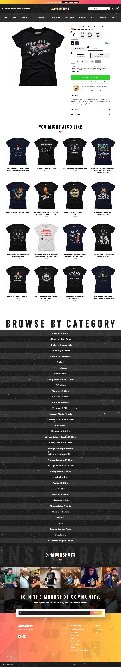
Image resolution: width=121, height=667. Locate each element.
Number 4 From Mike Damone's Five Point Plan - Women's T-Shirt (46, 257)
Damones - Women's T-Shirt (46, 170)
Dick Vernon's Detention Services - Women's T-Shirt (46, 299)
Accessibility (75, 644)
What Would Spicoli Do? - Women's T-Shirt (103, 214)
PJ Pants (103, 17)
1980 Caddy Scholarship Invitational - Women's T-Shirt (103, 299)
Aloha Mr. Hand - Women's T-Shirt (18, 213)
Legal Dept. (75, 647)
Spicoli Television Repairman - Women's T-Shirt (18, 257)
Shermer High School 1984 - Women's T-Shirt (75, 299)
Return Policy (75, 635)
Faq (96, 632)
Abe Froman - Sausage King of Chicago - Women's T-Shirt (75, 257)
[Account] (113, 10)
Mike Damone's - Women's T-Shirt (75, 170)
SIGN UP (96, 613)
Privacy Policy (76, 641)
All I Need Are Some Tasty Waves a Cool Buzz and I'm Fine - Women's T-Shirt (103, 171)
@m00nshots (61, 555)
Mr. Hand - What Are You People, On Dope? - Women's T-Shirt (46, 214)
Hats (93, 17)
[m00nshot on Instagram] (10, 577)
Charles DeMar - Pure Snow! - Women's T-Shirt (103, 257)
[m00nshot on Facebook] (20, 636)
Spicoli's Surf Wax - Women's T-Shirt (74, 214)
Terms (73, 638)
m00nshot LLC (10, 664)
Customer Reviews (77, 629)
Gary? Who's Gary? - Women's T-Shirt (18, 299)
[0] (117, 8)
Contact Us (99, 629)
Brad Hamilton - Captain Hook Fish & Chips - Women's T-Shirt (18, 171)
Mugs (114, 17)
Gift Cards (74, 632)
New (6, 17)
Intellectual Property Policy (80, 650)
